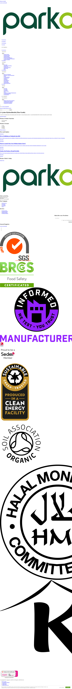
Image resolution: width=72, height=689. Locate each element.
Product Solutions (2, 129)
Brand (5, 76)
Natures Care (6, 66)
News (3, 206)
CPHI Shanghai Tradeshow (8, 102)
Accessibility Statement (5, 682)
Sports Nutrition (6, 82)
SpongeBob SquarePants (8, 65)
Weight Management (7, 83)
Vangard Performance (7, 67)
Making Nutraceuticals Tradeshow (9, 100)
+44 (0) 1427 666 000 (3, 2)
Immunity (5, 78)
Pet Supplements (6, 80)
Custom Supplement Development (9, 58)
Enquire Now (2, 160)
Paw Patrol (5, 64)
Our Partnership (6, 94)
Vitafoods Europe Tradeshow (8, 101)
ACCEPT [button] (68, 687)
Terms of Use (4, 683)
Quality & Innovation (7, 93)
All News (1, 156)
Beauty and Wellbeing (7, 74)
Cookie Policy (4, 684)
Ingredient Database (3, 116)
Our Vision (5, 89)
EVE (4, 69)
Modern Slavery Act (5, 685)
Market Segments (6, 56)
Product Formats (6, 54)
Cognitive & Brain (7, 77)
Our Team (5, 88)
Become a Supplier (3, 1)
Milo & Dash (6, 68)
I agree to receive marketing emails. (67, 220)
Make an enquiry (8, 108)
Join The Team (6, 91)
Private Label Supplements (8, 57)
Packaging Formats (7, 55)
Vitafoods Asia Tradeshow (8, 103)
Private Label (6, 81)
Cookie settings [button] (61, 687)
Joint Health (6, 79)
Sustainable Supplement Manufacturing (10, 92)
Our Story (3, 44)
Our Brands (4, 41)
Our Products (4, 43)
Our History (6, 90)
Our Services (4, 39)
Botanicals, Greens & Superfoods (9, 75)
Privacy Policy (4, 681)
